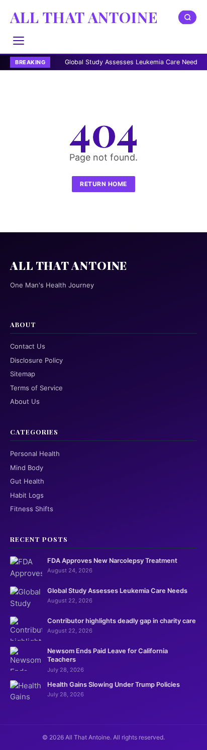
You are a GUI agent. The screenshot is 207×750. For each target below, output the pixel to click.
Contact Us (27, 346)
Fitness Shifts (31, 509)
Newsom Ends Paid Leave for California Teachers (107, 655)
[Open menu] (18, 41)
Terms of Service (36, 388)
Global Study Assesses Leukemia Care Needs (114, 62)
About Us (25, 401)
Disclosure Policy (36, 360)
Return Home (103, 184)
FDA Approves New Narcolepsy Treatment (112, 560)
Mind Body (26, 468)
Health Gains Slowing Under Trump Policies (113, 684)
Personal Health (35, 453)
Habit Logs (27, 495)
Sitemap (22, 374)
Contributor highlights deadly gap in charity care (121, 621)
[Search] (187, 17)
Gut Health (27, 481)
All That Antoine (84, 17)
